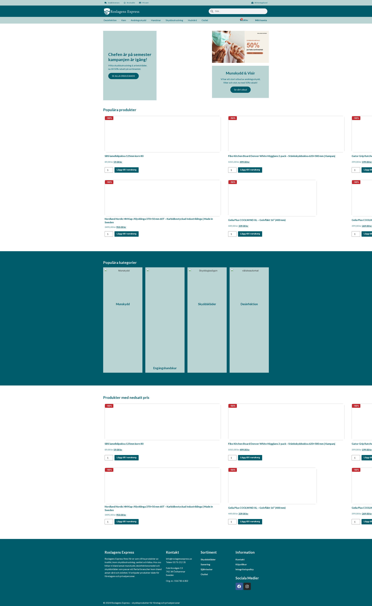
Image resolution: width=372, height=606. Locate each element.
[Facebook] (239, 586)
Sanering (205, 564)
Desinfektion (110, 20)
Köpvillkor (241, 564)
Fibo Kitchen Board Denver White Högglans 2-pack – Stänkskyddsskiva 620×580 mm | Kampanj (281, 156)
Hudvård (192, 20)
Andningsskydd (138, 20)
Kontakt (240, 559)
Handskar (156, 20)
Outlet (205, 20)
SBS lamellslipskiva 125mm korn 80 (124, 156)
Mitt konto (261, 20)
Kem (123, 20)
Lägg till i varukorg (126, 169)
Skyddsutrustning (174, 20)
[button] (165, 368)
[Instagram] (247, 586)
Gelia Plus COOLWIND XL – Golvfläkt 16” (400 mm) (257, 220)
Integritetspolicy (245, 569)
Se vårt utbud (240, 89)
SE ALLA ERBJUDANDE (123, 76)
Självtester (207, 569)
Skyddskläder (208, 559)
